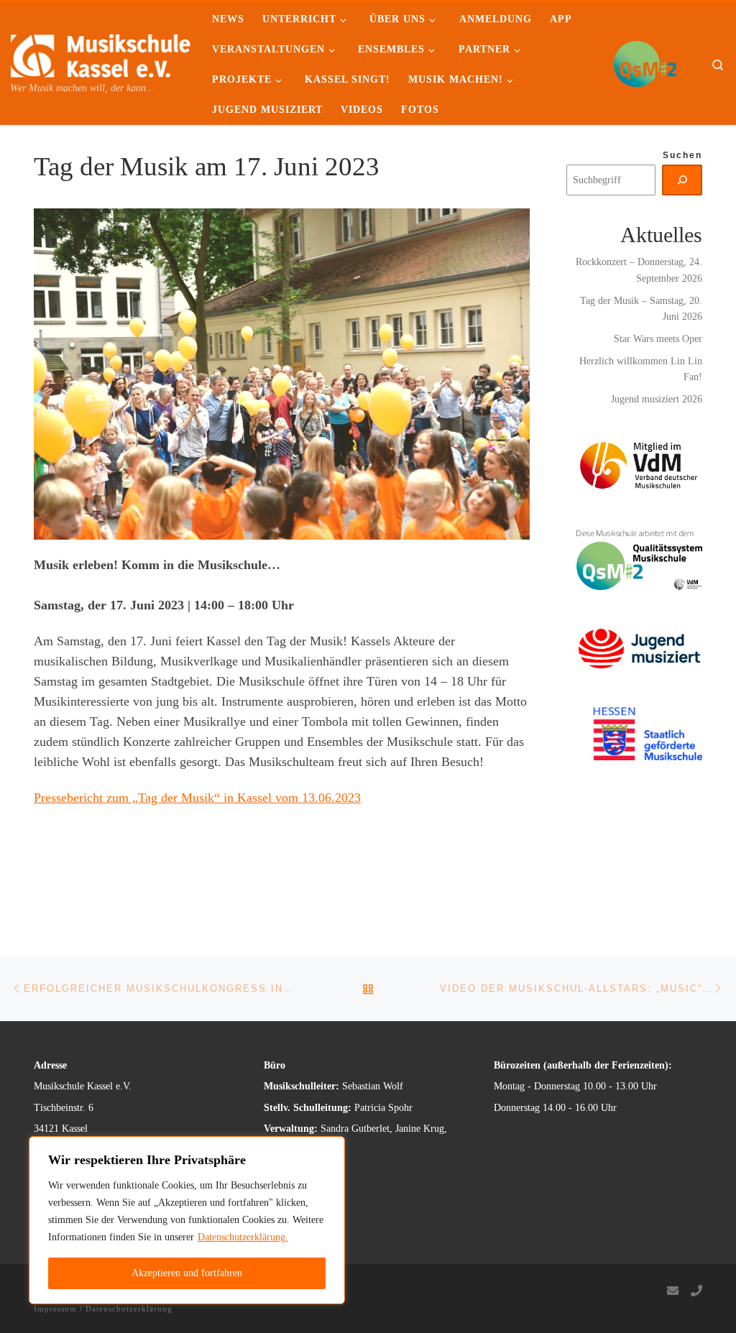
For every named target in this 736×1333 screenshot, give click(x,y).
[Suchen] (682, 180)
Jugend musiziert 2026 (656, 399)
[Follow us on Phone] (696, 1292)
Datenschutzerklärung (129, 1308)
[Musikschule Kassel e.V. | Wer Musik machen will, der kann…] (100, 53)
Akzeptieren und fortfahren (187, 1273)
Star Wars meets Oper (658, 338)
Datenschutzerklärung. (243, 1237)
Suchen (682, 155)
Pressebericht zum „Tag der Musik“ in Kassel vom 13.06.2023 (197, 797)
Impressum (55, 1308)
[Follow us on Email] (672, 1292)
